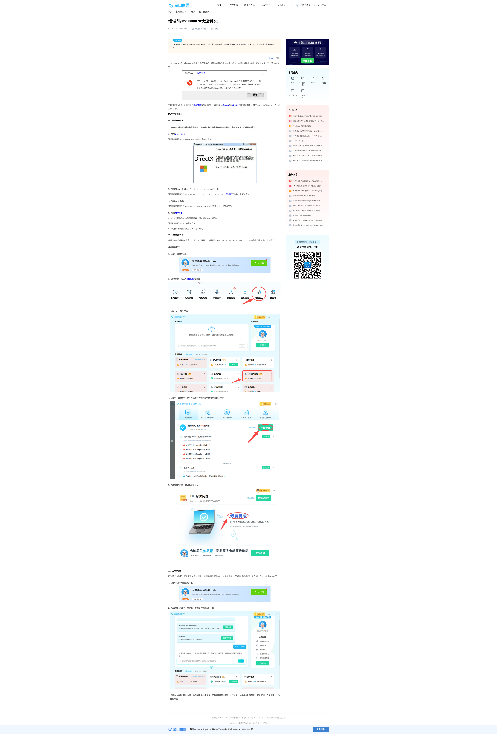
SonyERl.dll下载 (298, 141)
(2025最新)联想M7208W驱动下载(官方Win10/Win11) (309, 131)
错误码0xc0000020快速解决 (302, 215)
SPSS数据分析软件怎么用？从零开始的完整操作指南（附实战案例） (309, 186)
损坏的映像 (201, 73)
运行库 (229, 194)
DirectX (225, 105)
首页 (219, 5)
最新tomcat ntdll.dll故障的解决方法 (304, 196)
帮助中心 (281, 5)
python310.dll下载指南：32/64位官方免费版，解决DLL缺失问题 (309, 146)
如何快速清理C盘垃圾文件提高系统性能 (306, 205)
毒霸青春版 (305, 5)
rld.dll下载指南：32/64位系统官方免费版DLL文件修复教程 (309, 116)
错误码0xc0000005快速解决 (302, 126)
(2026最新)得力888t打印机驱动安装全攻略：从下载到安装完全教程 (309, 151)
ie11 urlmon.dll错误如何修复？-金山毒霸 (306, 210)
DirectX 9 (236, 105)
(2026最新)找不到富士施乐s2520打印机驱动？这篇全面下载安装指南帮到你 (309, 136)
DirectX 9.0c (180, 134)
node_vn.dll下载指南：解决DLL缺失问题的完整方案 (309, 155)
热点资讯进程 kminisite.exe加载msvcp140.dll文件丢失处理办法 (309, 220)
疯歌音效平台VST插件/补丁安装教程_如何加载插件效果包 (309, 191)
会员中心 (266, 5)
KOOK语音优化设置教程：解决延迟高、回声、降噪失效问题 (309, 181)
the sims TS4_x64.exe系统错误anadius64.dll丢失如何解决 (309, 160)
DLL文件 (197, 105)
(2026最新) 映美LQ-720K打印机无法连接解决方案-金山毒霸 (309, 121)
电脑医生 (180, 11)
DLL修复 (191, 11)
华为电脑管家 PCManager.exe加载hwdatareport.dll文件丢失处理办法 (309, 225)
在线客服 (264, 723)
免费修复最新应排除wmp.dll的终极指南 (306, 201)
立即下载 (307, 61)
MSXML (178, 213)
